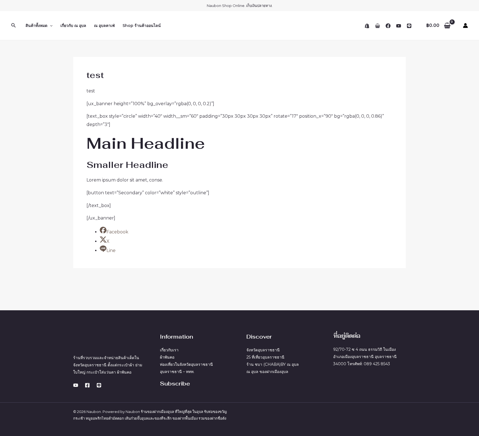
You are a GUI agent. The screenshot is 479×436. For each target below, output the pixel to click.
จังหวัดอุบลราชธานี (263, 349)
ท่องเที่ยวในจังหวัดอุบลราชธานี (186, 364)
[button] (13, 25)
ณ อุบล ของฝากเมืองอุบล (267, 371)
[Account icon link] (465, 25)
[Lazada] (377, 25)
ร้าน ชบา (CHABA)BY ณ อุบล (272, 364)
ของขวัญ (220, 411)
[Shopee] (367, 25)
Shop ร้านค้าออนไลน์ (142, 25)
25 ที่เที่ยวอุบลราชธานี (265, 357)
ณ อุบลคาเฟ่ (104, 25)
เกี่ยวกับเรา (169, 349)
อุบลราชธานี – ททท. (177, 371)
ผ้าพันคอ (167, 357)
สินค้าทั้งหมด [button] (36, 25)
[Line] (409, 25)
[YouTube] (398, 25)
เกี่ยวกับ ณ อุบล (73, 25)
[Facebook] (388, 25)
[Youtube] (75, 385)
